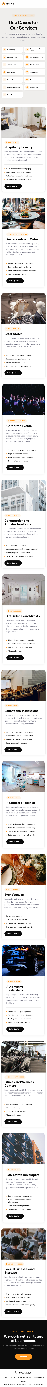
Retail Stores (12, 57)
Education (11, 72)
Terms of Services (9, 1384)
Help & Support (39, 1377)
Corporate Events (36, 57)
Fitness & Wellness (13, 87)
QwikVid (40, 1384)
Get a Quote (12, 186)
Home (5, 1377)
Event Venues (12, 80)
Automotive (34, 80)
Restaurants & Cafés (35, 49)
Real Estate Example (24, 1377)
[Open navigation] (42, 3)
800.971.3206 (23, 1372)
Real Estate (34, 87)
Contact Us (23, 1357)
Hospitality (11, 49)
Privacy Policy (21, 1384)
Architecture (12, 64)
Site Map (13, 1377)
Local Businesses (13, 95)
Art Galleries (34, 64)
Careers (23, 1381)
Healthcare (34, 72)
